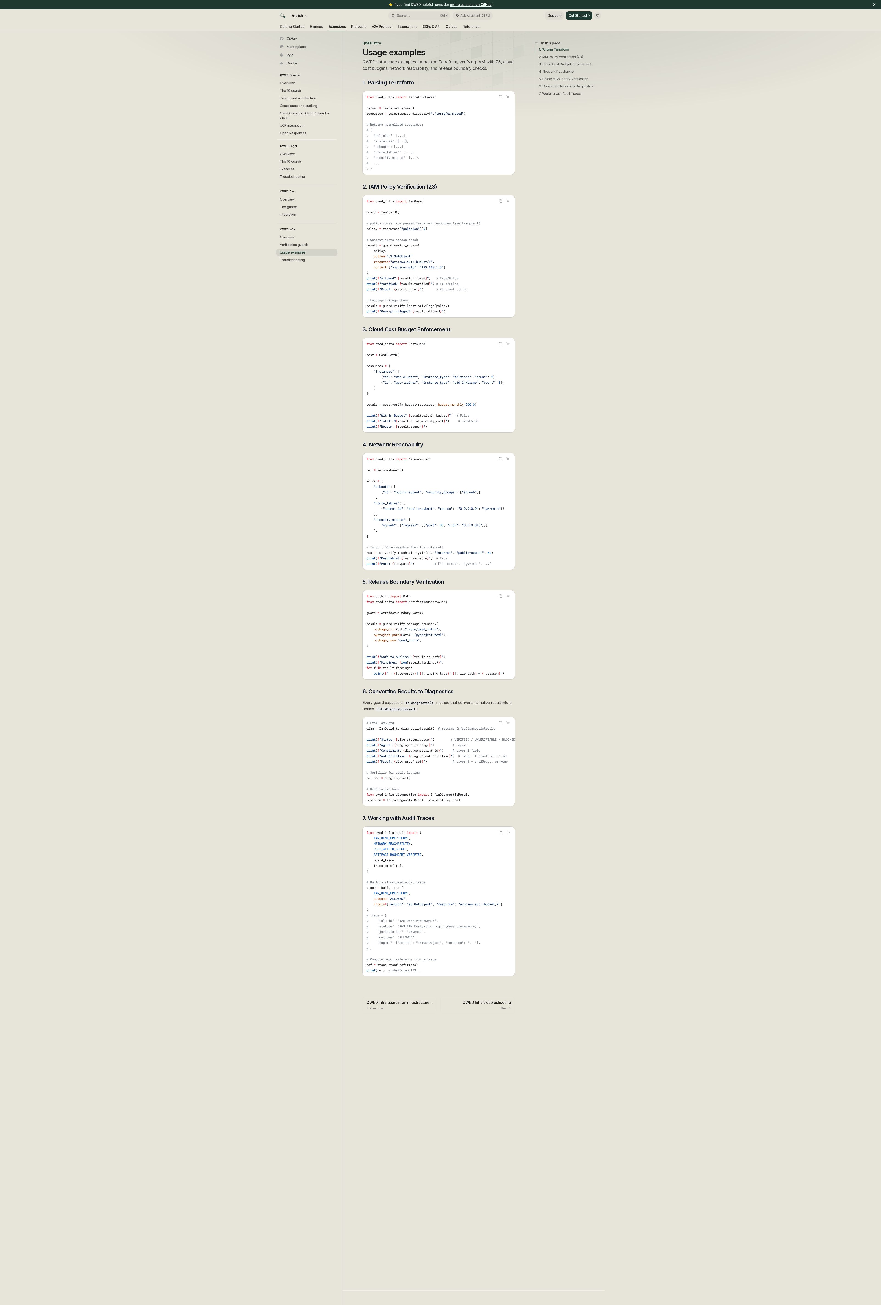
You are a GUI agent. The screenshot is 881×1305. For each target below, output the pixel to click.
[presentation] (439, 385)
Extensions (337, 26)
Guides (451, 26)
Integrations (407, 26)
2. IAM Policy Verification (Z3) (561, 57)
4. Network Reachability (557, 71)
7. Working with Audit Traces (560, 93)
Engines (316, 26)
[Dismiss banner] (874, 5)
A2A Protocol (382, 26)
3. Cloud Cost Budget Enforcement (565, 64)
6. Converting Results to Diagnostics (566, 86)
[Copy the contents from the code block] (501, 97)
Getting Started (292, 26)
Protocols (358, 26)
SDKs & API (431, 26)
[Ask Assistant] (508, 97)
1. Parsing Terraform (554, 49)
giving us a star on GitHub (471, 4)
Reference (471, 26)
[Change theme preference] (597, 15)
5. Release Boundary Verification (563, 79)
